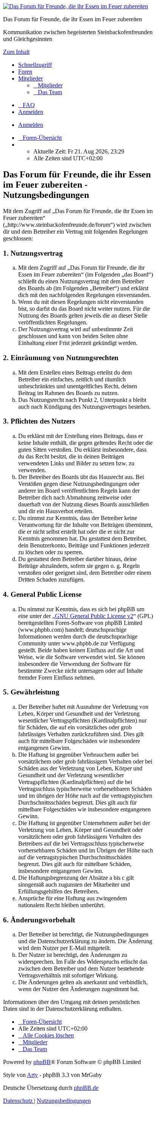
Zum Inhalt (16, 52)
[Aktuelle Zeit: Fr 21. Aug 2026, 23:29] (20, 144)
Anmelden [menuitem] (30, 112)
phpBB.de (86, 1088)
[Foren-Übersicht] (75, 6)
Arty (32, 1075)
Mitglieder (30, 78)
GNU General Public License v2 (94, 616)
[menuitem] (47, 85)
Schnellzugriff (35, 65)
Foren (25, 71)
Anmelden (30, 125)
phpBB (42, 1062)
